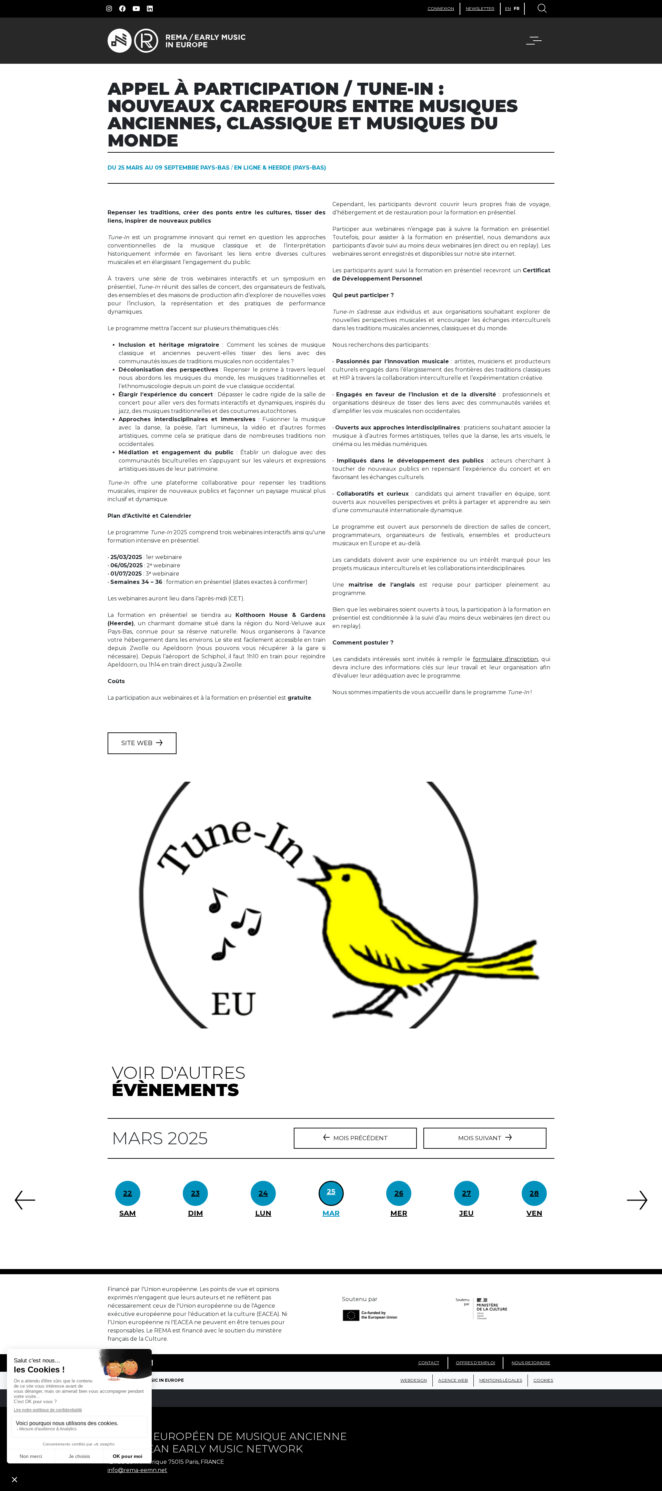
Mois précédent (360, 1138)
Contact (428, 1362)
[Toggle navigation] (541, 9)
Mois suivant (480, 1138)
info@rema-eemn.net (137, 1470)
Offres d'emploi (475, 1362)
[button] (538, 41)
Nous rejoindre (531, 1362)
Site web (136, 743)
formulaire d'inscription (505, 659)
